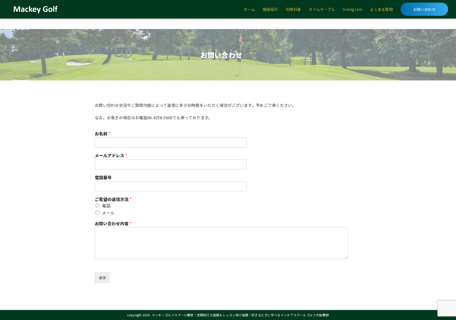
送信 (102, 277)
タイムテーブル (322, 9)
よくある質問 (381, 9)
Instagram (352, 9)
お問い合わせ (424, 9)
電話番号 (103, 177)
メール (108, 212)
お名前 (102, 133)
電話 (106, 205)
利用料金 (293, 9)
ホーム (249, 9)
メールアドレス (111, 155)
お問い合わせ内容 (113, 223)
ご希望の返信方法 (113, 199)
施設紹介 (270, 9)
